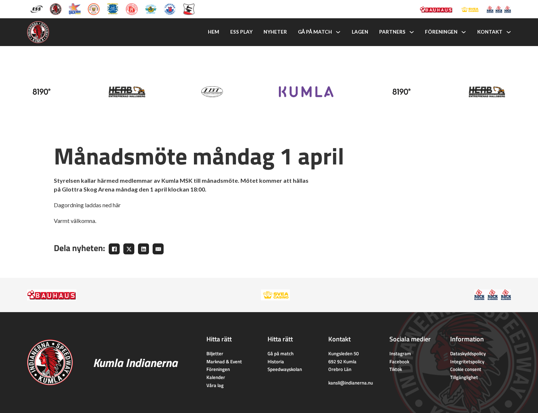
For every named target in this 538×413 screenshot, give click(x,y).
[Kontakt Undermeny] (508, 32)
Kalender (215, 377)
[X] (128, 248)
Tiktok (395, 369)
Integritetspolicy (467, 361)
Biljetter (214, 353)
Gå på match (315, 32)
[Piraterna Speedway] (113, 8)
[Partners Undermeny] (411, 32)
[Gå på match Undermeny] (338, 32)
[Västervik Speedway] (151, 8)
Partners (392, 32)
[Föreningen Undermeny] (463, 32)
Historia (276, 361)
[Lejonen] (94, 8)
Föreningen (441, 32)
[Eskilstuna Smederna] (189, 8)
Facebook (399, 361)
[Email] (158, 248)
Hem (213, 32)
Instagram (400, 353)
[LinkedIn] (143, 248)
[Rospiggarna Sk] (132, 8)
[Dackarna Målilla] (75, 8)
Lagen (360, 32)
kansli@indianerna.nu (350, 382)
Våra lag (215, 385)
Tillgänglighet (464, 377)
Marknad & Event (224, 361)
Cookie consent (465, 369)
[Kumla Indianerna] (55, 8)
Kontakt (489, 32)
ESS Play (241, 32)
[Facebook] (114, 248)
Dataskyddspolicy (468, 353)
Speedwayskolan (285, 369)
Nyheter (275, 32)
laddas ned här (103, 204)
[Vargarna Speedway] (170, 8)
